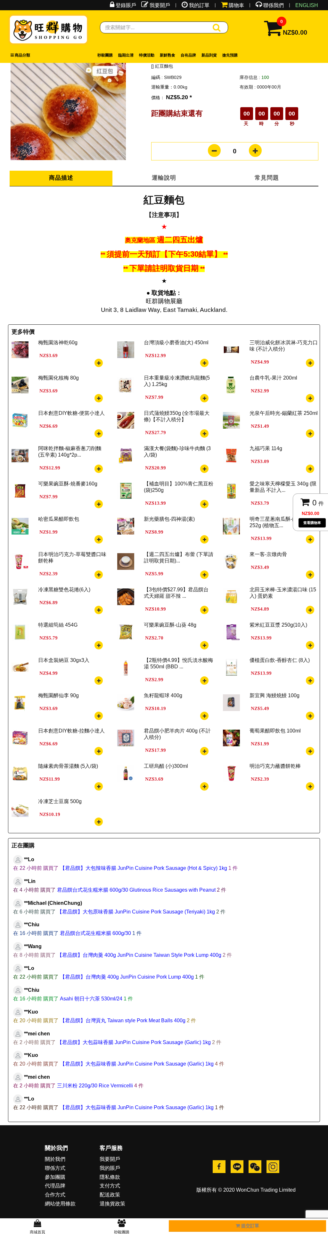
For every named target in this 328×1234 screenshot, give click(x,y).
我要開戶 (110, 1159)
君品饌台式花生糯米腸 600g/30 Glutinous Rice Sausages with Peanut (136, 890)
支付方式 (110, 1185)
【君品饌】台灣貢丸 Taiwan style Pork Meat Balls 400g (122, 1020)
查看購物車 (312, 523)
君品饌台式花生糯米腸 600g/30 (95, 933)
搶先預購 (230, 55)
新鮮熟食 (167, 55)
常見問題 (267, 178)
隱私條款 (110, 1177)
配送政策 (110, 1194)
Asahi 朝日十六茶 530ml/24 (91, 998)
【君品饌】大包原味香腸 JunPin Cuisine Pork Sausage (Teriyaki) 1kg (136, 911)
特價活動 (146, 55)
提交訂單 (249, 1225)
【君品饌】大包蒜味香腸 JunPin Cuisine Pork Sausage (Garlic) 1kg (134, 1042)
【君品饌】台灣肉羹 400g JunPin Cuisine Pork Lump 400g (127, 977)
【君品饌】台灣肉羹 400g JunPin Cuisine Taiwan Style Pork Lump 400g (139, 955)
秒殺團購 (105, 55)
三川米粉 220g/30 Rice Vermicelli (95, 1085)
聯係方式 (55, 1168)
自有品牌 (188, 55)
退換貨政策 (112, 1203)
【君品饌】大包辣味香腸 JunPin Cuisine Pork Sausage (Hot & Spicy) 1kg (143, 868)
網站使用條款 (60, 1203)
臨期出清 (126, 55)
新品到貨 (209, 55)
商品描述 (61, 178)
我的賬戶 (110, 1168)
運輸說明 (164, 178)
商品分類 (22, 55)
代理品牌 (55, 1185)
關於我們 (55, 1159)
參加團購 (55, 1177)
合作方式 (55, 1194)
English (306, 5)
